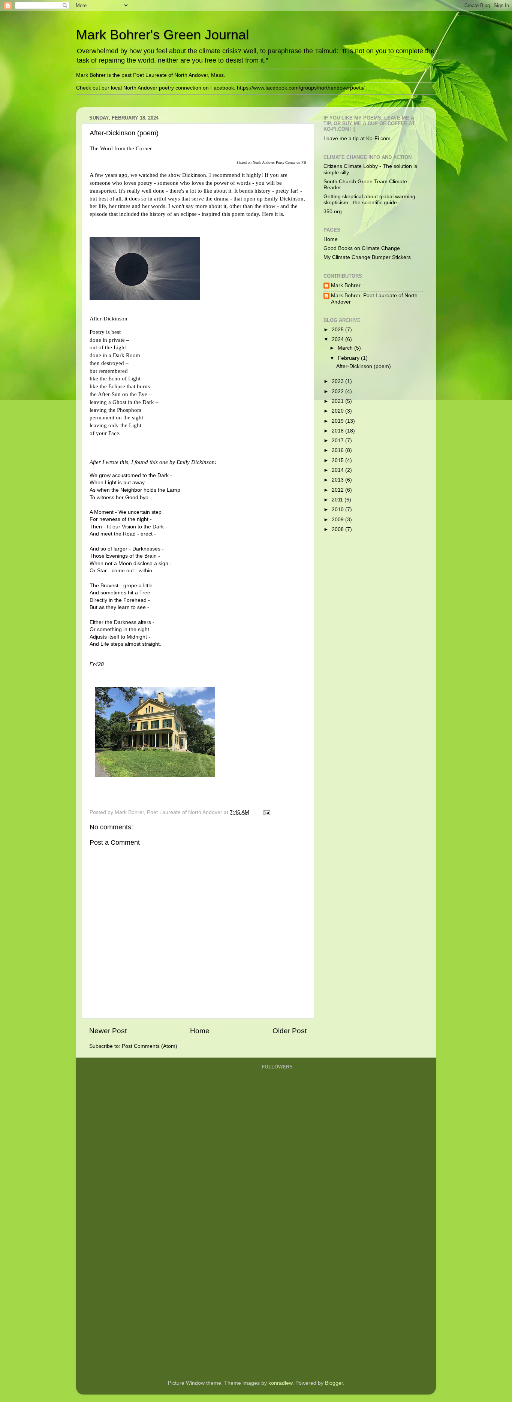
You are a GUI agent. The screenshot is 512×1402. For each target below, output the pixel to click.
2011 (338, 500)
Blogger (334, 1383)
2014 (338, 470)
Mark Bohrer (346, 285)
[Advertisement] (292, 1254)
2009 (338, 519)
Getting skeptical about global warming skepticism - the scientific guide (369, 199)
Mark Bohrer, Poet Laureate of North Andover (374, 298)
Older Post (289, 1031)
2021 (338, 401)
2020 (338, 411)
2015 (338, 460)
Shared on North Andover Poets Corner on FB (271, 162)
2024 (338, 339)
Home (200, 1031)
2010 (338, 509)
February (349, 358)
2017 (338, 440)
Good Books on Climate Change (361, 248)
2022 (338, 391)
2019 (338, 421)
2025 (338, 329)
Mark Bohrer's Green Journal (162, 34)
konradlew (280, 1383)
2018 (338, 431)
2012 (338, 490)
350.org (332, 211)
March (346, 348)
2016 (338, 450)
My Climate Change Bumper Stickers (367, 257)
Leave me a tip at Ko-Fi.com (357, 138)
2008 (338, 529)
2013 (338, 480)
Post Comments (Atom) (149, 1046)
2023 (338, 381)
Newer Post (108, 1031)
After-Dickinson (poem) (363, 366)
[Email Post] (266, 812)
